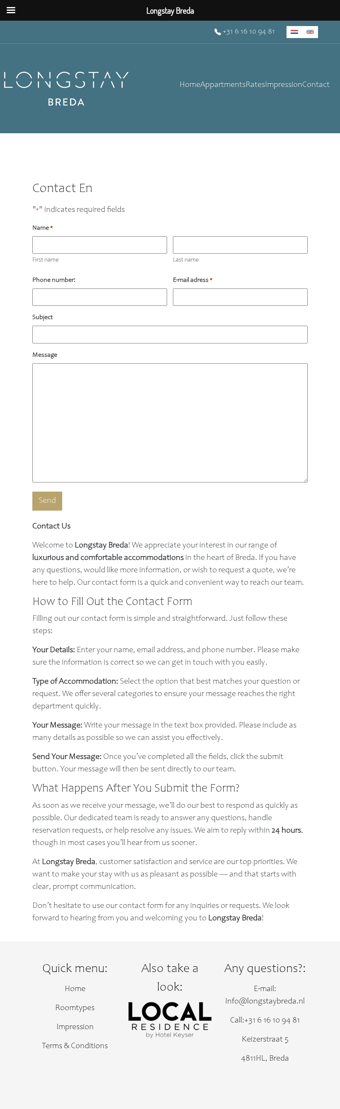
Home (190, 85)
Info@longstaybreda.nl (265, 1002)
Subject (42, 317)
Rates (255, 85)
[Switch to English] (310, 32)
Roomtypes (75, 1008)
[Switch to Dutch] (294, 32)
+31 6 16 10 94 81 (248, 32)
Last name (186, 260)
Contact (316, 85)
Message (44, 355)
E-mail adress (193, 280)
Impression (283, 85)
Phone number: (53, 280)
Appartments (222, 85)
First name (45, 260)
